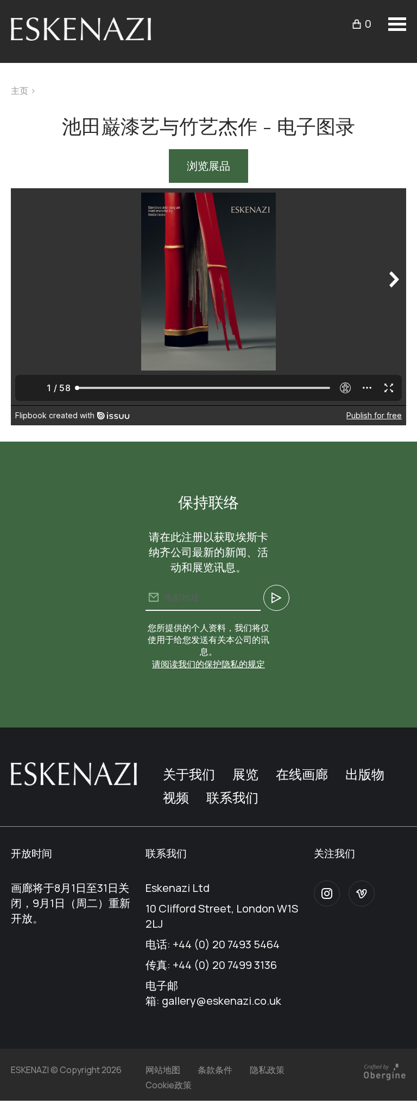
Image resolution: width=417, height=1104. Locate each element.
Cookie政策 (169, 1085)
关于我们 (189, 774)
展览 (245, 774)
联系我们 (232, 797)
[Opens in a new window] (384, 1079)
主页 (19, 91)
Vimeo (362, 893)
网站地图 (163, 1070)
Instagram (327, 893)
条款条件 (215, 1070)
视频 (176, 797)
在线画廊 (302, 774)
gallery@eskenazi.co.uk (221, 1000)
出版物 (364, 774)
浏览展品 (208, 165)
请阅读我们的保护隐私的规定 (208, 664)
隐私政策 (267, 1070)
